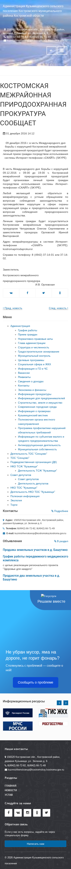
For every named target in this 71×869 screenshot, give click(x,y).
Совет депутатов (20, 474)
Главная (10, 786)
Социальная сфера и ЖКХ (34, 364)
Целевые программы (31, 360)
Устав (9, 795)
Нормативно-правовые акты (35, 338)
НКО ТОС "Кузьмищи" (23, 487)
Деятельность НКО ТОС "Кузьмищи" (32, 491)
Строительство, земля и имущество (40, 402)
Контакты (23, 385)
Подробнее (60, 511)
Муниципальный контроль (34, 355)
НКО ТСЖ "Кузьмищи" (24, 466)
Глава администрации (31, 343)
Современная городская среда (37, 406)
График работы (27, 330)
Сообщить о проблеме (35, 682)
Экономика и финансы (32, 389)
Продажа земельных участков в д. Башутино (35, 550)
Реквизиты (24, 377)
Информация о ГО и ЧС (33, 368)
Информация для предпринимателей (41, 398)
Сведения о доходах (31, 381)
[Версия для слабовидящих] (51, 50)
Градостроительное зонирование (38, 351)
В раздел (62, 541)
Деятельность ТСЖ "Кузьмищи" (37, 470)
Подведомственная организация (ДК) (33, 462)
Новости (11, 790)
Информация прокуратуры (34, 394)
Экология (16, 500)
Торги (13, 504)
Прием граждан (27, 334)
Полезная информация (25, 496)
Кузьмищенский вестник (33, 415)
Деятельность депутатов (33, 483)
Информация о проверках (34, 411)
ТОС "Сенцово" (19, 457)
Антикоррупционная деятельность (39, 445)
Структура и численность (33, 347)
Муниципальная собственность (37, 449)
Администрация (20, 325)
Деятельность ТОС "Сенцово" (28, 453)
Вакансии (24, 372)
